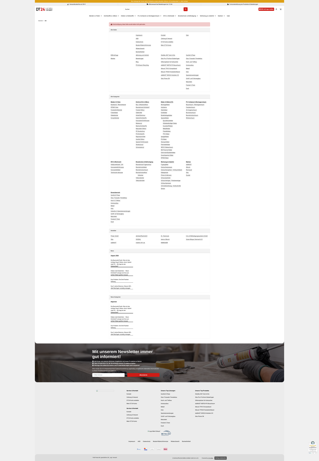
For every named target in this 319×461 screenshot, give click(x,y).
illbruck (188, 167)
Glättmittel (139, 112)
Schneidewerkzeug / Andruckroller (171, 186)
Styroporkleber (165, 142)
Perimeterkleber (165, 144)
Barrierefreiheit (186, 441)
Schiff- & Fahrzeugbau (117, 214)
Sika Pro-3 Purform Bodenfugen (204, 397)
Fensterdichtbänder (116, 110)
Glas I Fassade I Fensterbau (169, 397)
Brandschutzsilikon (141, 172)
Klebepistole (164, 172)
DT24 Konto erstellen (133, 400)
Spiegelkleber (165, 136)
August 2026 (115, 255)
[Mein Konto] (276, 9)
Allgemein (114, 302)
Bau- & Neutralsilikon (142, 104)
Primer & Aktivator (166, 175)
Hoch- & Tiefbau (115, 200)
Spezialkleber (165, 118)
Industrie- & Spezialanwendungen (120, 211)
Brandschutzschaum (192, 115)
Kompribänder (115, 118)
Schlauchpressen (166, 183)
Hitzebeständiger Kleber (170, 123)
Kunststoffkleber (168, 126)
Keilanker (140, 175)
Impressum (132, 441)
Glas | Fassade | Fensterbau (119, 198)
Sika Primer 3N (199, 416)
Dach (112, 222)
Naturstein (114, 216)
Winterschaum (190, 118)
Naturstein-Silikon (141, 128)
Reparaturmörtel (140, 136)
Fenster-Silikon (140, 110)
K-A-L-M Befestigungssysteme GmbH (197, 236)
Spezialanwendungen (167, 413)
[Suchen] (186, 9)
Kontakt (129, 394)
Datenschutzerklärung (121, 368)
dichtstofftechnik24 (141, 236)
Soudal (188, 175)
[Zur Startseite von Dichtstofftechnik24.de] (44, 9)
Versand (115, 457)
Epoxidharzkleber (168, 120)
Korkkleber (164, 112)
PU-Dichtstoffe (140, 134)
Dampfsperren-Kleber (167, 155)
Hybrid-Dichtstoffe (141, 118)
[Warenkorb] (280, 9)
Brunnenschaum (191, 112)
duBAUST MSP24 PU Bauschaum (205, 403)
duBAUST (189, 164)
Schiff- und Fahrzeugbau (168, 416)
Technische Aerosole (117, 172)
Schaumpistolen (165, 178)
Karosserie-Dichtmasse (142, 120)
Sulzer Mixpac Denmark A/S (194, 239)
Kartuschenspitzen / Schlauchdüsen (171, 170)
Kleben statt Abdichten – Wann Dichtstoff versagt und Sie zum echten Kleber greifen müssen (120, 273)
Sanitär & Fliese (115, 195)
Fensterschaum (190, 107)
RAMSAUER (164, 242)
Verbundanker (140, 178)
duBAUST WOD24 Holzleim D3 (204, 413)
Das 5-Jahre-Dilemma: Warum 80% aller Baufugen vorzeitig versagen (121, 287)
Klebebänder (114, 115)
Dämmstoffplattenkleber (168, 152)
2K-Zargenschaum (191, 110)
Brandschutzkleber (141, 167)
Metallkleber (166, 128)
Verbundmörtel (140, 180)
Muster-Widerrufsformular (160, 441)
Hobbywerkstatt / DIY (117, 164)
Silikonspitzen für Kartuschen (203, 400)
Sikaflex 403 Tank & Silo (202, 394)
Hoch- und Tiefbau (166, 400)
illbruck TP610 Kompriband (203, 407)
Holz (112, 208)
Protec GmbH (115, 236)
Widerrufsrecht (175, 441)
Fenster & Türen (115, 219)
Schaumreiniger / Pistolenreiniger (170, 180)
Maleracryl (139, 123)
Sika (187, 172)
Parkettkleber (167, 131)
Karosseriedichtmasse (117, 167)
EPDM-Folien (114, 107)
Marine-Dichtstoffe (141, 126)
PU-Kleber (164, 139)
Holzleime (164, 107)
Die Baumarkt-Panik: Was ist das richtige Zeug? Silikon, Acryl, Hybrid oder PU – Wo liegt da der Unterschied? (121, 263)
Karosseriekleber (115, 170)
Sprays (163, 188)
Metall (112, 206)
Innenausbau (114, 203)
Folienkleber (114, 112)
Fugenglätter (164, 164)
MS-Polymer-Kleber (166, 150)
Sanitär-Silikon (140, 139)
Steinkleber (164, 110)
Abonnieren (143, 375)
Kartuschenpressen (166, 167)
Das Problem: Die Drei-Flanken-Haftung (120, 280)
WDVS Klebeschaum (167, 147)
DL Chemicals (165, 236)
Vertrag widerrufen (220, 458)
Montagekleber (165, 104)
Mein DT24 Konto (132, 403)
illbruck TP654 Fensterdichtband (204, 410)
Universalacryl (140, 147)
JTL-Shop (210, 458)
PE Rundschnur (140, 131)
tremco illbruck (165, 239)
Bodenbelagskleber (166, 115)
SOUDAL (138, 239)
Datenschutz (146, 441)
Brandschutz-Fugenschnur (143, 164)
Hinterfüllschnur (140, 115)
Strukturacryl (139, 144)
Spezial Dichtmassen (142, 142)
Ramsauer (189, 170)
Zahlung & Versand (132, 397)
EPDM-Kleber (165, 158)
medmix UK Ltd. (140, 242)
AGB (139, 441)
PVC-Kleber (166, 134)
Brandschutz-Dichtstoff (142, 107)
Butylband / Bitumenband (118, 104)
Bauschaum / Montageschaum (195, 104)
